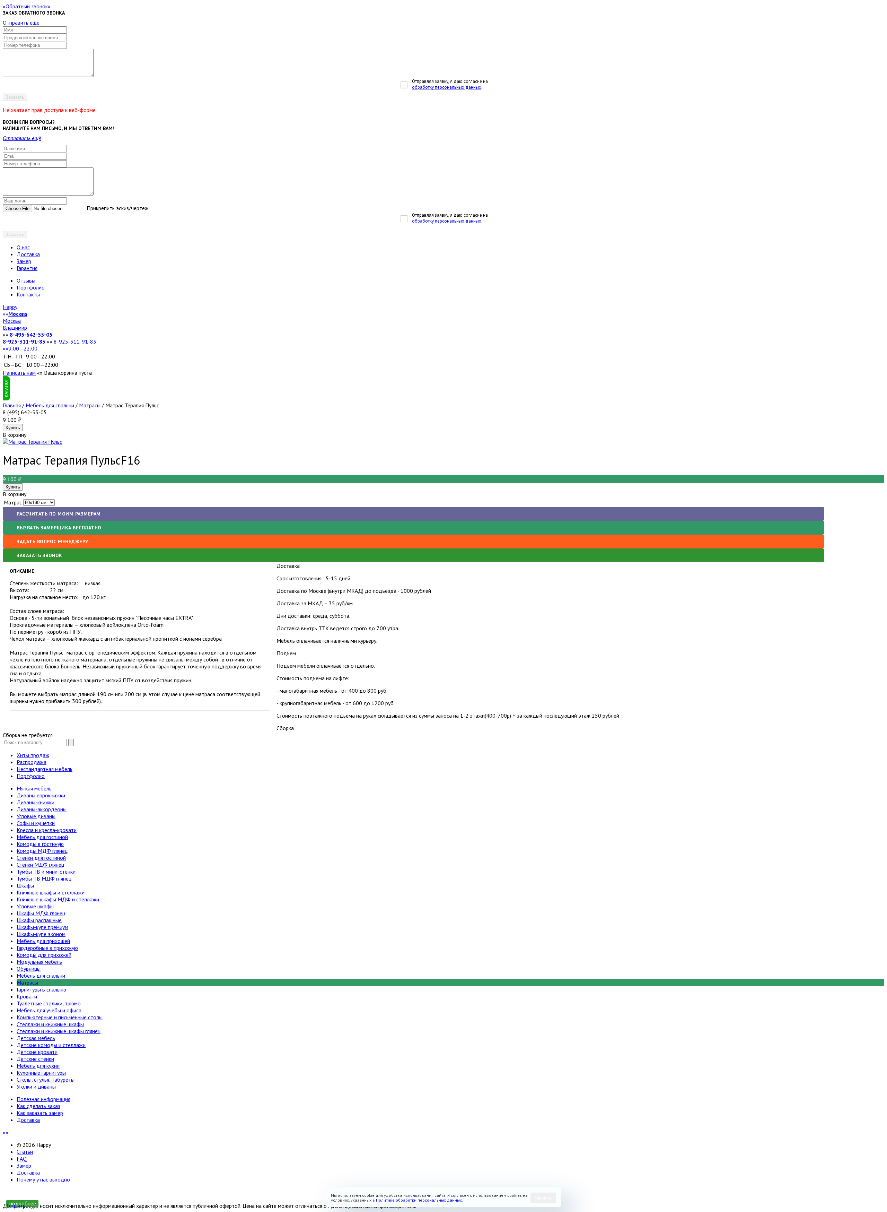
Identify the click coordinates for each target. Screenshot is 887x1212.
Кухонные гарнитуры (41, 1072)
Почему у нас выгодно (43, 1179)
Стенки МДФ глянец (40, 864)
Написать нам (19, 372)
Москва (12, 320)
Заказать (15, 97)
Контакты (28, 294)
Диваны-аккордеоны (42, 809)
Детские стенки (35, 1058)
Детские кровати (37, 1051)
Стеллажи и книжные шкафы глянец (58, 1031)
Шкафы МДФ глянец (41, 913)
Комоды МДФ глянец (42, 850)
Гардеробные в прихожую (47, 947)
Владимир (15, 327)
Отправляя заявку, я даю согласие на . (450, 84)
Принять (543, 1198)
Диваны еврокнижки (41, 795)
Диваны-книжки (35, 802)
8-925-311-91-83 (24, 341)
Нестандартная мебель (44, 768)
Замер (24, 261)
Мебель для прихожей (43, 940)
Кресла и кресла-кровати (47, 829)
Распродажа (31, 762)
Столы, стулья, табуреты (45, 1079)
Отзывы (26, 280)
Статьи (25, 1151)
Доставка (28, 254)
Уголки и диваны (36, 1086)
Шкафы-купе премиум (42, 927)
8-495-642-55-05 (31, 334)
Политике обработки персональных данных (419, 1200)
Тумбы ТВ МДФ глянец (44, 878)
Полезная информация (43, 1099)
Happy (10, 306)
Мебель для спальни (50, 405)
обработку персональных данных (446, 87)
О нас (23, 247)
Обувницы (29, 968)
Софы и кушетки (36, 823)
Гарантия (27, 268)
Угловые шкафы (35, 906)
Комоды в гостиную (40, 843)
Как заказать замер (40, 1112)
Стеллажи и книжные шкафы (50, 1024)
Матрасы (89, 405)
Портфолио (31, 287)
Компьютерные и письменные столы (60, 1017)
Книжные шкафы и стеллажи (51, 892)
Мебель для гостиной (42, 836)
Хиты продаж (33, 755)
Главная (12, 405)
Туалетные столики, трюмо (49, 1003)
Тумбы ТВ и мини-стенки (46, 871)
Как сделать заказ (38, 1105)
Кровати (27, 996)
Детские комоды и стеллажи (51, 1044)
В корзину (14, 494)
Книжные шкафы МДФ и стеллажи (58, 899)
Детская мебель (36, 1037)
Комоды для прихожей (44, 954)
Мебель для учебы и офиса (49, 1010)
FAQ (22, 1158)
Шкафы (25, 885)
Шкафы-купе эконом (41, 933)
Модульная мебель (39, 961)
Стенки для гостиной (41, 857)
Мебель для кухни (38, 1065)
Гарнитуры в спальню (41, 989)
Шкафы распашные (39, 920)
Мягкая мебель (34, 788)
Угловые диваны (36, 816)
